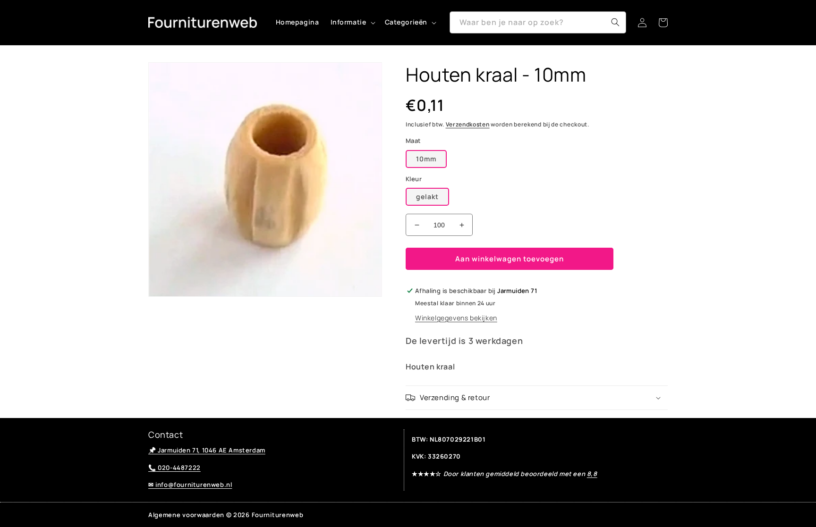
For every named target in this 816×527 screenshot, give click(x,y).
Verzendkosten (468, 124)
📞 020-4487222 (174, 467)
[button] (352, 22)
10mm (426, 158)
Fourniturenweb (278, 514)
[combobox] (538, 22)
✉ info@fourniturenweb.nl (190, 484)
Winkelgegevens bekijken (456, 317)
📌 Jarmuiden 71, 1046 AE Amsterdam (206, 450)
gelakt (427, 196)
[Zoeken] (615, 22)
